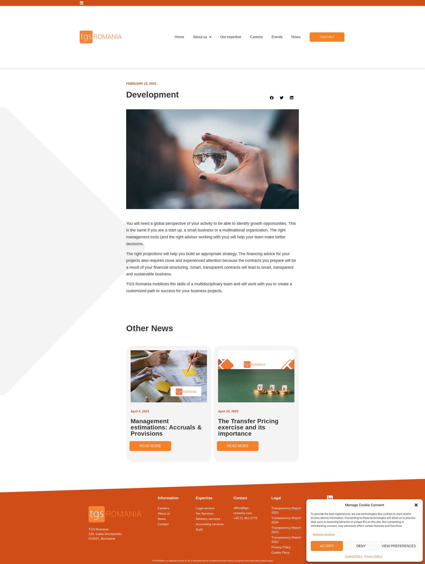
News (295, 37)
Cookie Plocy (280, 552)
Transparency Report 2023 (286, 530)
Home (179, 37)
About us (200, 37)
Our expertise (230, 37)
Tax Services (204, 513)
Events (277, 37)
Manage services (323, 534)
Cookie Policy (353, 556)
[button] (416, 505)
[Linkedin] (81, 3)
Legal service (205, 508)
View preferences (399, 546)
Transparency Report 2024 (286, 520)
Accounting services (210, 524)
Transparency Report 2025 (286, 510)
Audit (199, 529)
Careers (256, 37)
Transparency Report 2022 (286, 540)
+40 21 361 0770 (245, 518)
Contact (163, 524)
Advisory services (208, 519)
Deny (361, 546)
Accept (327, 546)
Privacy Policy (373, 556)
